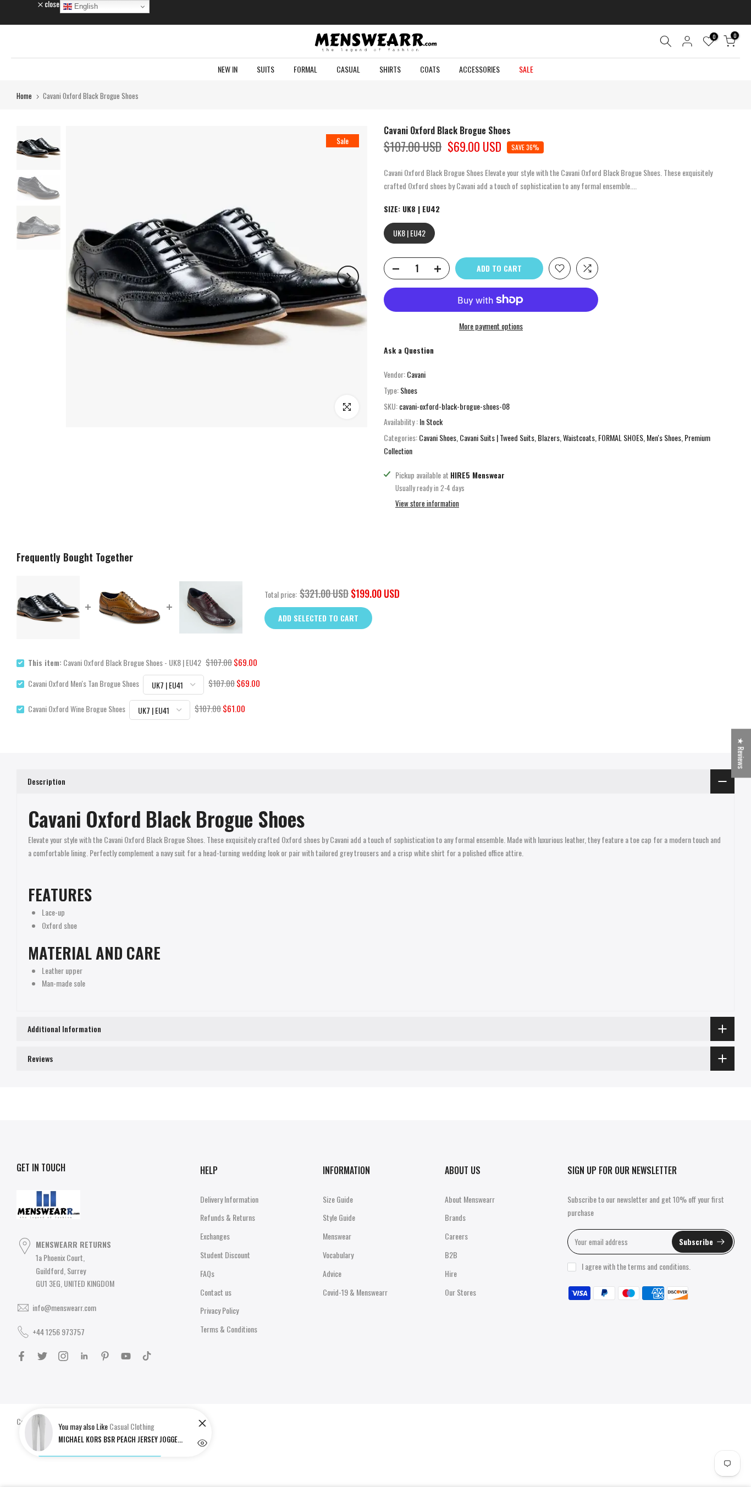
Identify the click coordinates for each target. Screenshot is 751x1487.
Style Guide (339, 1217)
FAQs (207, 1273)
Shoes (408, 390)
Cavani (416, 374)
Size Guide (338, 1199)
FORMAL (305, 69)
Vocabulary (338, 1254)
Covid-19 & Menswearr (355, 1292)
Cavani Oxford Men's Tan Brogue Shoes (83, 683)
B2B (451, 1254)
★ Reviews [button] (741, 753)
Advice (332, 1273)
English (85, 6)
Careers (456, 1236)
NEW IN (228, 69)
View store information (427, 503)
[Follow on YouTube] (126, 1356)
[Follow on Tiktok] (147, 1356)
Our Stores (460, 1292)
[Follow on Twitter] (42, 1356)
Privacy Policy (219, 1310)
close (29, 4)
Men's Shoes (664, 437)
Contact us (215, 1292)
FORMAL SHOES (620, 437)
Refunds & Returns (227, 1217)
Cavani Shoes (437, 437)
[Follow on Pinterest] (105, 1356)
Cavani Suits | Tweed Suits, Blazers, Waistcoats (527, 437)
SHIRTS (390, 69)
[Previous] (85, 277)
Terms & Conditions (228, 1329)
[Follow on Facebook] (21, 1356)
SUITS (265, 69)
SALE (526, 69)
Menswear (337, 1236)
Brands (455, 1217)
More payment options (491, 326)
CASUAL (348, 69)
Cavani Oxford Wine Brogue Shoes (76, 708)
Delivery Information (229, 1199)
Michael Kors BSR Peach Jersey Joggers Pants (121, 1439)
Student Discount (225, 1254)
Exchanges (215, 1236)
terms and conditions (658, 1266)
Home (24, 95)
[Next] (348, 277)
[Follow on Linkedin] (84, 1356)
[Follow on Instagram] (63, 1356)
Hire (451, 1273)
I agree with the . (636, 1266)
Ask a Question (409, 350)
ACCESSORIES (479, 69)
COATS (430, 69)
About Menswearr (470, 1199)
